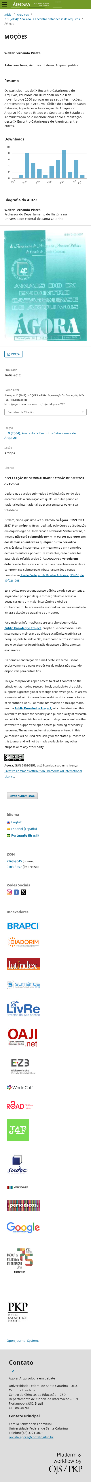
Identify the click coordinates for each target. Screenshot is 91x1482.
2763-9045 (14, 861)
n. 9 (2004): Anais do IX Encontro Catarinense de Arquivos (42, 19)
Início (7, 15)
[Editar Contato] (13, 1371)
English (16, 822)
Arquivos (23, 15)
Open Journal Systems (23, 1340)
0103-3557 (14, 867)
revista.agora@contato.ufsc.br (31, 1437)
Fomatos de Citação (21, 412)
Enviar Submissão (22, 796)
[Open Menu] (4, 4)
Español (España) (24, 829)
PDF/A (15, 354)
